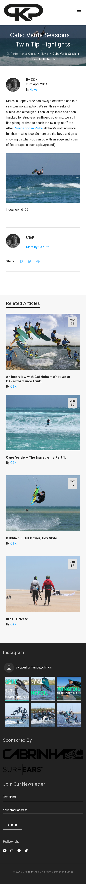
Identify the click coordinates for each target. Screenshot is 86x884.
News (33, 90)
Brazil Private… (18, 619)
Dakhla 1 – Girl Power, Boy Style (31, 538)
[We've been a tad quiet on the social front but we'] (17, 689)
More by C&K (35, 247)
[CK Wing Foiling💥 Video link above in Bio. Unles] (69, 689)
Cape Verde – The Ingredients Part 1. (36, 457)
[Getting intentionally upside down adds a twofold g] (17, 715)
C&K (13, 386)
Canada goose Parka (28, 128)
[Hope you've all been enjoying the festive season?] (43, 689)
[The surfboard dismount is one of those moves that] (43, 715)
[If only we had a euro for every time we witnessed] (69, 715)
